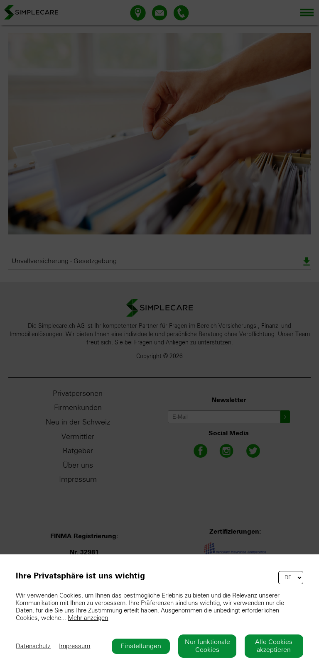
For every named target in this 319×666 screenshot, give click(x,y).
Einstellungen (140, 646)
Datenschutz (33, 646)
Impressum (74, 646)
